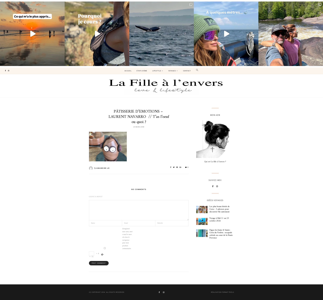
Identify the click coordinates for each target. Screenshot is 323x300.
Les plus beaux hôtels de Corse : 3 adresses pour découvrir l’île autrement (219, 209)
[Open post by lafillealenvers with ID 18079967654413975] (97, 34)
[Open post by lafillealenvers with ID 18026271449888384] (32, 34)
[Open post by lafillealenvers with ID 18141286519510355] (290, 34)
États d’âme (142, 71)
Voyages (172, 71)
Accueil (128, 71)
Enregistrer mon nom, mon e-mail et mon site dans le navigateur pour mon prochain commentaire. (127, 238)
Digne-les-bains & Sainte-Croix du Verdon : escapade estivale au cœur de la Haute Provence (221, 234)
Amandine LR (103, 168)
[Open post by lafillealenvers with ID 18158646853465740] (161, 34)
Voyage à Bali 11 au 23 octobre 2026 (219, 219)
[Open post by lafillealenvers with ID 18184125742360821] (226, 34)
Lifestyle (156, 71)
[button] (197, 70)
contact (187, 71)
